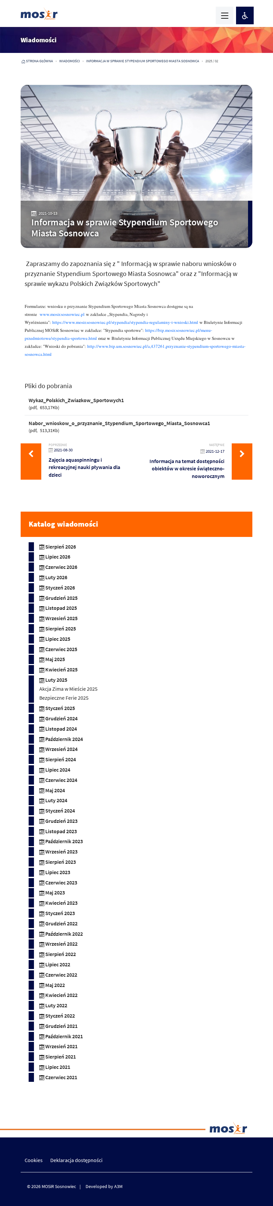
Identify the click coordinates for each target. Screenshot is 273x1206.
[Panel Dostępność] (245, 15)
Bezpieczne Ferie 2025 (64, 697)
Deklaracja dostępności (76, 1160)
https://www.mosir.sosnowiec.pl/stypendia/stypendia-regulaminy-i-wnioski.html (125, 322)
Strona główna (39, 61)
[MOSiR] (39, 13)
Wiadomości (69, 61)
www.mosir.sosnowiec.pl (62, 314)
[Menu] (224, 15)
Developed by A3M (104, 1186)
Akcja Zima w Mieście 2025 (68, 688)
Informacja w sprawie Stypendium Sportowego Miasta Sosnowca (142, 61)
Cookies (34, 1160)
